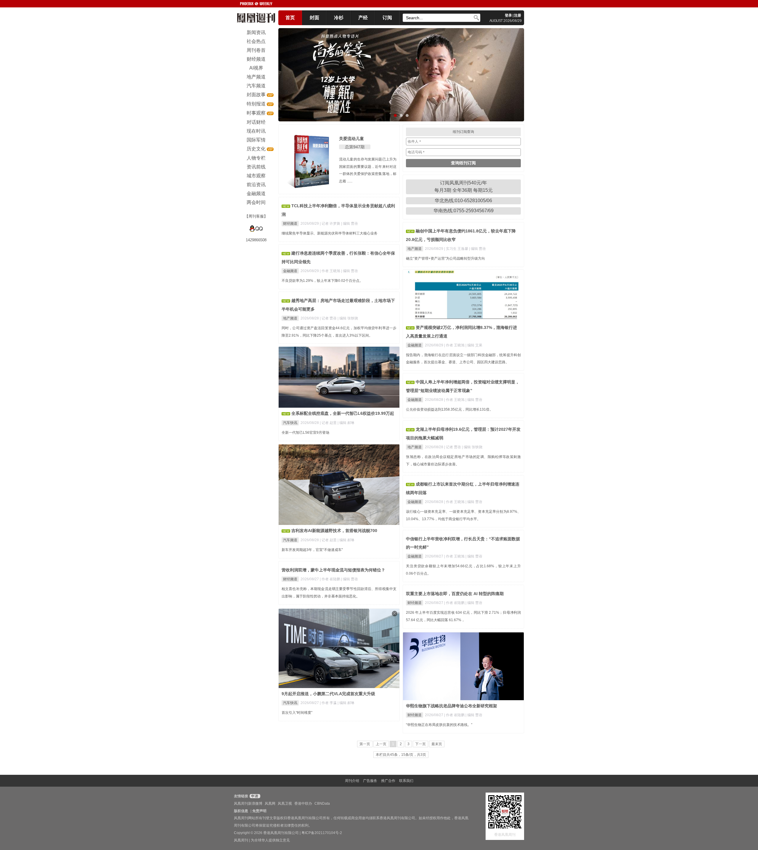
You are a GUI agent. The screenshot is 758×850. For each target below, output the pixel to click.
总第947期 (354, 146)
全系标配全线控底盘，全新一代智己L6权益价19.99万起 (342, 413)
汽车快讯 (290, 423)
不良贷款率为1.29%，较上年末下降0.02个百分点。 (322, 281)
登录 (508, 15)
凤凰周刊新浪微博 (248, 803)
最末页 (436, 744)
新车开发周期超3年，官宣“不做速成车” (312, 550)
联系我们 (406, 781)
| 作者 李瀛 (329, 703)
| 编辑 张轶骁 (348, 318)
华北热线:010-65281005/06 (463, 200)
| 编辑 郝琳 (346, 423)
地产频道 (414, 249)
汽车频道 (290, 540)
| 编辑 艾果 (473, 345)
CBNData (322, 803)
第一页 (364, 744)
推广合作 (388, 781)
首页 (290, 17)
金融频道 (290, 271)
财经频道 (290, 223)
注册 (517, 15)
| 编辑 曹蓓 (349, 223)
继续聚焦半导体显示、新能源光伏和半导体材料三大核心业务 (330, 233)
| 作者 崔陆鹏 (330, 579)
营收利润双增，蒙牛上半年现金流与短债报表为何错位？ (333, 570)
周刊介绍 (352, 781)
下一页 (420, 744)
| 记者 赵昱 (329, 423)
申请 (254, 796)
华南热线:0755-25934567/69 (463, 210)
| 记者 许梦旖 (330, 223)
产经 (363, 17)
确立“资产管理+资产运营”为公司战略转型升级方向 (445, 258)
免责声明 (259, 811)
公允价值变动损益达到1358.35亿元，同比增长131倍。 (449, 409)
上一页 (381, 744)
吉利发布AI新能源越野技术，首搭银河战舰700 (334, 530)
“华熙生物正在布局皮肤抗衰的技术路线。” (439, 725)
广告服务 (370, 781)
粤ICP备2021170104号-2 (321, 833)
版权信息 (241, 811)
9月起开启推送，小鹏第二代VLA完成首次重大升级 (328, 693)
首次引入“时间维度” (297, 713)
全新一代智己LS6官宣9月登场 (305, 432)
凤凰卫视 (285, 803)
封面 (314, 17)
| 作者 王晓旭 (330, 271)
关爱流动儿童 (351, 138)
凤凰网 (270, 803)
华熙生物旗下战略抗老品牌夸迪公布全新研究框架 (451, 705)
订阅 (387, 17)
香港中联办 (303, 803)
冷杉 (338, 17)
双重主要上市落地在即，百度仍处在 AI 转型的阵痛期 (455, 593)
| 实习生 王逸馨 (456, 249)
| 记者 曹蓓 (329, 318)
